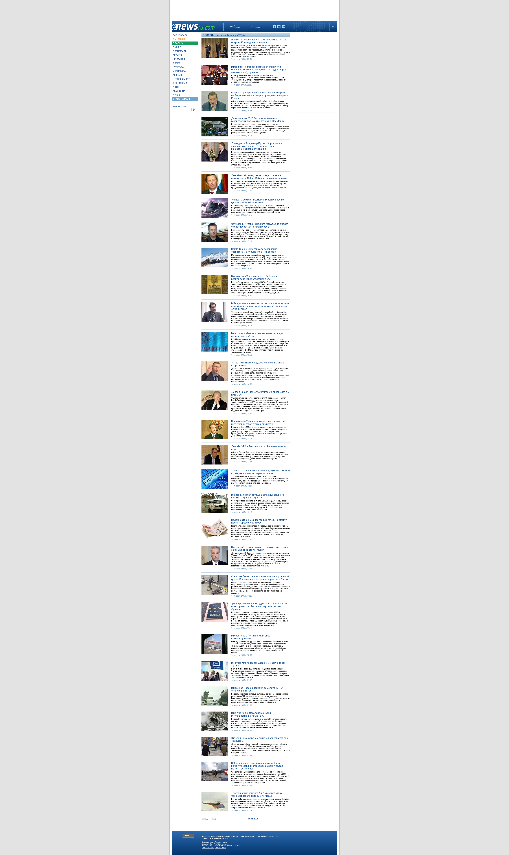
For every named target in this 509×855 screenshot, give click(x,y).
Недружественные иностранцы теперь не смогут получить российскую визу (259, 521)
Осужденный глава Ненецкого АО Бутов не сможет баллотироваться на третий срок (260, 225)
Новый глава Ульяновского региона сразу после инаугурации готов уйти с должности (258, 422)
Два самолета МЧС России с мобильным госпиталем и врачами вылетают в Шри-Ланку (257, 119)
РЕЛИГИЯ (177, 55)
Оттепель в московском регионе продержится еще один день (259, 739)
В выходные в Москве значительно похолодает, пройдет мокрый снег (258, 334)
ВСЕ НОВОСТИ (180, 35)
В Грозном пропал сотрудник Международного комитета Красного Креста (257, 496)
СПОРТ (176, 63)
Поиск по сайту (179, 107)
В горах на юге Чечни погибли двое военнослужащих (250, 637)
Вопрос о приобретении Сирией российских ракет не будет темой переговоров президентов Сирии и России (259, 95)
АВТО (176, 87)
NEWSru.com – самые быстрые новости (217, 846)
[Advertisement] (254, 10)
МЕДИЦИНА (179, 91)
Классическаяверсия (259, 26)
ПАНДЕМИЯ (179, 39)
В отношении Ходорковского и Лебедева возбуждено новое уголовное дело (254, 277)
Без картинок (223, 844)
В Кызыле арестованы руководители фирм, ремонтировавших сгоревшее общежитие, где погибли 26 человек (257, 766)
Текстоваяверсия (238, 26)
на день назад (210, 819)
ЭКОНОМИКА (179, 51)
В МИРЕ (177, 47)
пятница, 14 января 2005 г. (231, 35)
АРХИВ (176, 95)
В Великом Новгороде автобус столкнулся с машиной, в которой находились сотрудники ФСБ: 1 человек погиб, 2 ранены (260, 69)
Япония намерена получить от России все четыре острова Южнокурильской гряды (259, 41)
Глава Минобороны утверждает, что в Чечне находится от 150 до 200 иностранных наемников (259, 177)
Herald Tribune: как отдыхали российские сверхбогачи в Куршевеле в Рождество (254, 250)
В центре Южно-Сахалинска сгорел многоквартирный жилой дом (251, 714)
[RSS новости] (278, 26)
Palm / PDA (213, 844)
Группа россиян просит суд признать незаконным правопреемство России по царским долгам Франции (259, 606)
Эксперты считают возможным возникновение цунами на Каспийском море (257, 201)
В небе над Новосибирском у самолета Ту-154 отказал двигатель (257, 689)
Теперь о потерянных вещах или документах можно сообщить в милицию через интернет (260, 472)
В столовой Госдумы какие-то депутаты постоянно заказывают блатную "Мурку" (260, 548)
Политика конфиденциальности (214, 848)
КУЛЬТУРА (178, 67)
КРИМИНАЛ (179, 59)
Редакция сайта (221, 842)
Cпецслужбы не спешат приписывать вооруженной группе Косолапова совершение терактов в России (260, 578)
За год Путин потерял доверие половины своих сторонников (257, 364)
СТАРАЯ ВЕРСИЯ (181, 99)
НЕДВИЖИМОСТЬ (182, 79)
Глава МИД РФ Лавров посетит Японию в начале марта (258, 447)
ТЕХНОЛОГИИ (180, 83)
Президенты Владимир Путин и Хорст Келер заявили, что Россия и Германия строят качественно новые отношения (256, 146)
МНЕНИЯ (177, 75)
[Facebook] (274, 26)
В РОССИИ (178, 43)
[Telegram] (283, 26)
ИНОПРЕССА (179, 71)
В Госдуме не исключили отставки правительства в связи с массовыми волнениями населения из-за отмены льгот (260, 306)
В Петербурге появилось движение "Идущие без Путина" (258, 664)
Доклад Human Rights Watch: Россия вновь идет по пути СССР (260, 393)
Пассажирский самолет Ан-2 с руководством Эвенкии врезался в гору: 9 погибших (256, 794)
